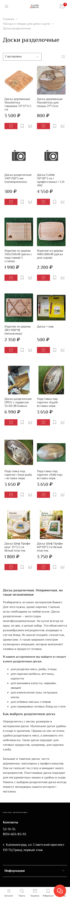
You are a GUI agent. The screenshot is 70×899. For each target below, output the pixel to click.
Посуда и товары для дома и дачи (26, 24)
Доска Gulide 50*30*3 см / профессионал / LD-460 (51, 180)
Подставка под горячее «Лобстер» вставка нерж (50, 475)
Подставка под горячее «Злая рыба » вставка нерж (18, 475)
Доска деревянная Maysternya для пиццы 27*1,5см (49, 103)
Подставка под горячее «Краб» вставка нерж (47, 403)
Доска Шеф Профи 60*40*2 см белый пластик (50, 547)
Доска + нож (45, 326)
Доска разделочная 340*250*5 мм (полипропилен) (18, 179)
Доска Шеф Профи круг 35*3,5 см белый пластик (17, 547)
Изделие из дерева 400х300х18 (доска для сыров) (50, 254)
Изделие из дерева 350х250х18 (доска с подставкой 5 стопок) (18, 256)
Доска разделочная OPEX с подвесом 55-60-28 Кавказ (18, 403)
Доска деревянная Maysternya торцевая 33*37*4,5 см (17, 104)
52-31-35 (9, 829)
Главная (8, 19)
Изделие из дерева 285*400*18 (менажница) (17, 330)
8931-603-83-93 (14, 834)
